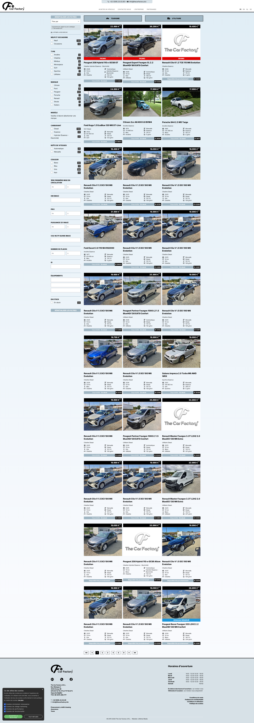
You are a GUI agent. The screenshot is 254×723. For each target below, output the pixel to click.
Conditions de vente (196, 697)
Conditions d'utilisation (195, 701)
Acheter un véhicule (107, 9)
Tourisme (115, 18)
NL (247, 9)
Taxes (53, 711)
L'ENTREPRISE (139, 9)
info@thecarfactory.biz (137, 2)
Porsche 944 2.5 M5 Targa (175, 122)
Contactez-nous (124, 9)
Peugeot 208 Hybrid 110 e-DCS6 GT (101, 62)
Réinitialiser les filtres (66, 17)
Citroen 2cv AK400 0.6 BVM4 (137, 122)
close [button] (42, 689)
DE (251, 9)
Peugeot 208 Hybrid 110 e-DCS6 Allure (141, 561)
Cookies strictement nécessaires (17, 704)
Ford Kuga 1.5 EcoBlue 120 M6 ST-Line (102, 125)
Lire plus (20, 700)
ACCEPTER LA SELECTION (13, 716)
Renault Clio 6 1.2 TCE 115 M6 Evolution (181, 62)
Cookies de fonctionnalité (15, 711)
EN (244, 9)
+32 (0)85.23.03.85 (117, 2)
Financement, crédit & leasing (61, 707)
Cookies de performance (15, 709)
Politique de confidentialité (194, 699)
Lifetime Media (143, 719)
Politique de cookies (196, 703)
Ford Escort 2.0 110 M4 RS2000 (99, 248)
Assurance (54, 709)
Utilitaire (176, 18)
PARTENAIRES (151, 9)
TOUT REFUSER (33, 717)
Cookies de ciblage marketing (16, 706)
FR (240, 9)
